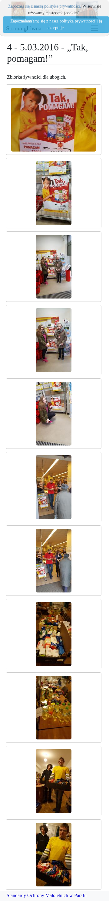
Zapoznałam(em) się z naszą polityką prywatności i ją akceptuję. (56, 24)
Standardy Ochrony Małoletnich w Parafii (47, 895)
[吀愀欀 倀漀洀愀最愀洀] (53, 120)
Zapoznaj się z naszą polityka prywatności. (44, 6)
